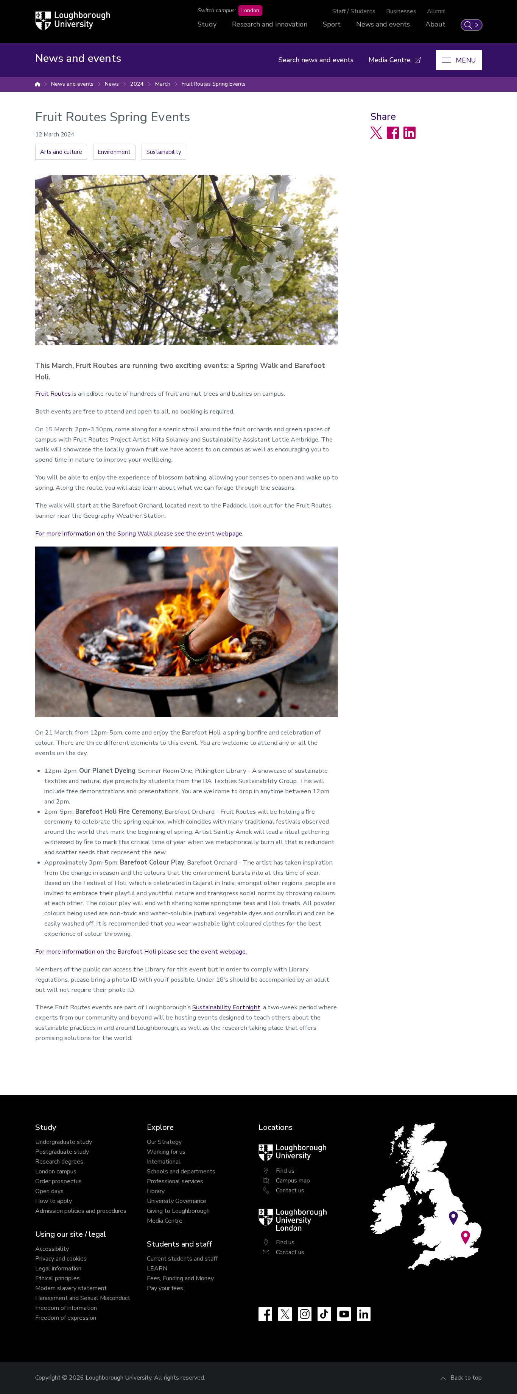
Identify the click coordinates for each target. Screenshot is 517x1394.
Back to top (466, 1378)
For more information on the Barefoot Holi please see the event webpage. (141, 951)
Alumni (436, 11)
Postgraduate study (62, 1152)
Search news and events (316, 59)
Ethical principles (57, 1278)
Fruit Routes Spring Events (214, 84)
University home (37, 84)
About (435, 24)
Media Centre (164, 1221)
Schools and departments (181, 1171)
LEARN (157, 1268)
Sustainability (163, 152)
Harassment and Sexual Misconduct (82, 1298)
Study (207, 24)
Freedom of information (66, 1308)
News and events (383, 24)
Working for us (166, 1152)
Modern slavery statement (71, 1288)
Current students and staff (182, 1259)
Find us (285, 1171)
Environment (114, 152)
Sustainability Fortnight (226, 1007)
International (164, 1161)
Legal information (58, 1268)
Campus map (293, 1180)
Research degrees (59, 1161)
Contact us (290, 1190)
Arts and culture (61, 152)
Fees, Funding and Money (180, 1278)
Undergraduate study (63, 1142)
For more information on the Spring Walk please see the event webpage (138, 533)
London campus (55, 1171)
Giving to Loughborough (178, 1211)
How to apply (53, 1201)
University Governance (176, 1201)
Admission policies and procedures (80, 1211)
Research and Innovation (269, 24)
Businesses (401, 11)
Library (156, 1191)
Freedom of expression (65, 1318)
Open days (49, 1191)
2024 (137, 84)
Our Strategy (164, 1142)
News (112, 84)
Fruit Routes (53, 393)
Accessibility (52, 1249)
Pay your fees (165, 1288)
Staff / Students (353, 11)
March (162, 84)
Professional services (175, 1181)
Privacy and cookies (61, 1259)
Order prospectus (58, 1181)
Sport (332, 24)
